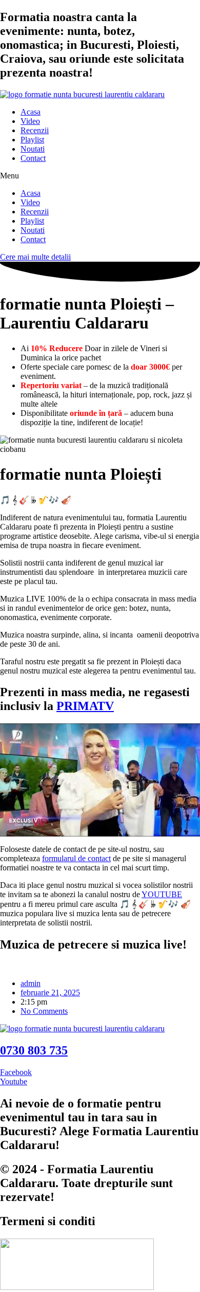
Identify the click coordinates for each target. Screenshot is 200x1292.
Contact (33, 158)
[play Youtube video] (100, 779)
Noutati (33, 148)
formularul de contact (76, 858)
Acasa (31, 111)
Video (30, 121)
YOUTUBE (162, 894)
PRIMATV (85, 706)
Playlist (32, 139)
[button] (100, 175)
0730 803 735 (34, 1050)
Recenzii (35, 130)
